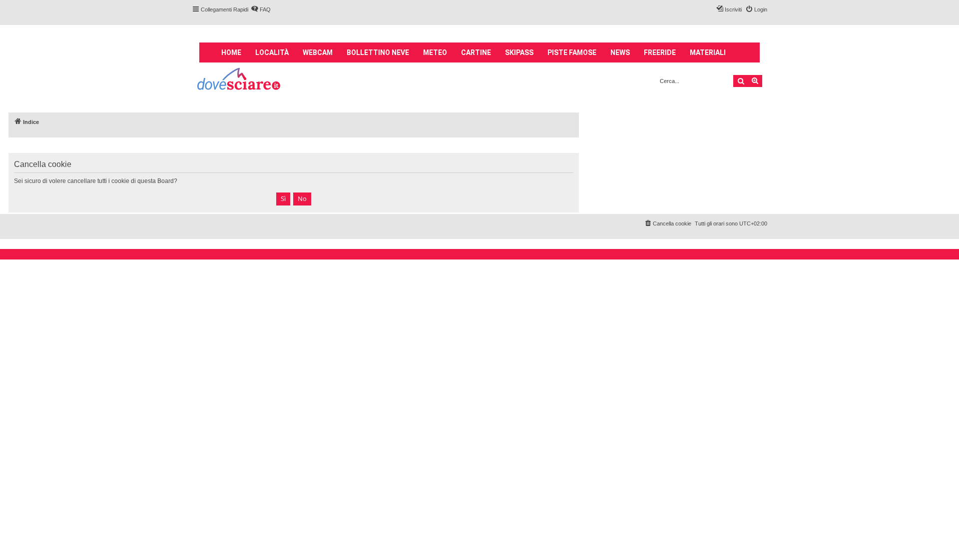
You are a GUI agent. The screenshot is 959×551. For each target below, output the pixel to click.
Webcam (318, 52)
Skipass (519, 52)
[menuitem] (261, 10)
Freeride (660, 52)
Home (231, 52)
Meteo (435, 52)
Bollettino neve (378, 52)
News (620, 52)
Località (272, 52)
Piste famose (571, 52)
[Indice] (239, 80)
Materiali (708, 52)
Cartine (476, 52)
